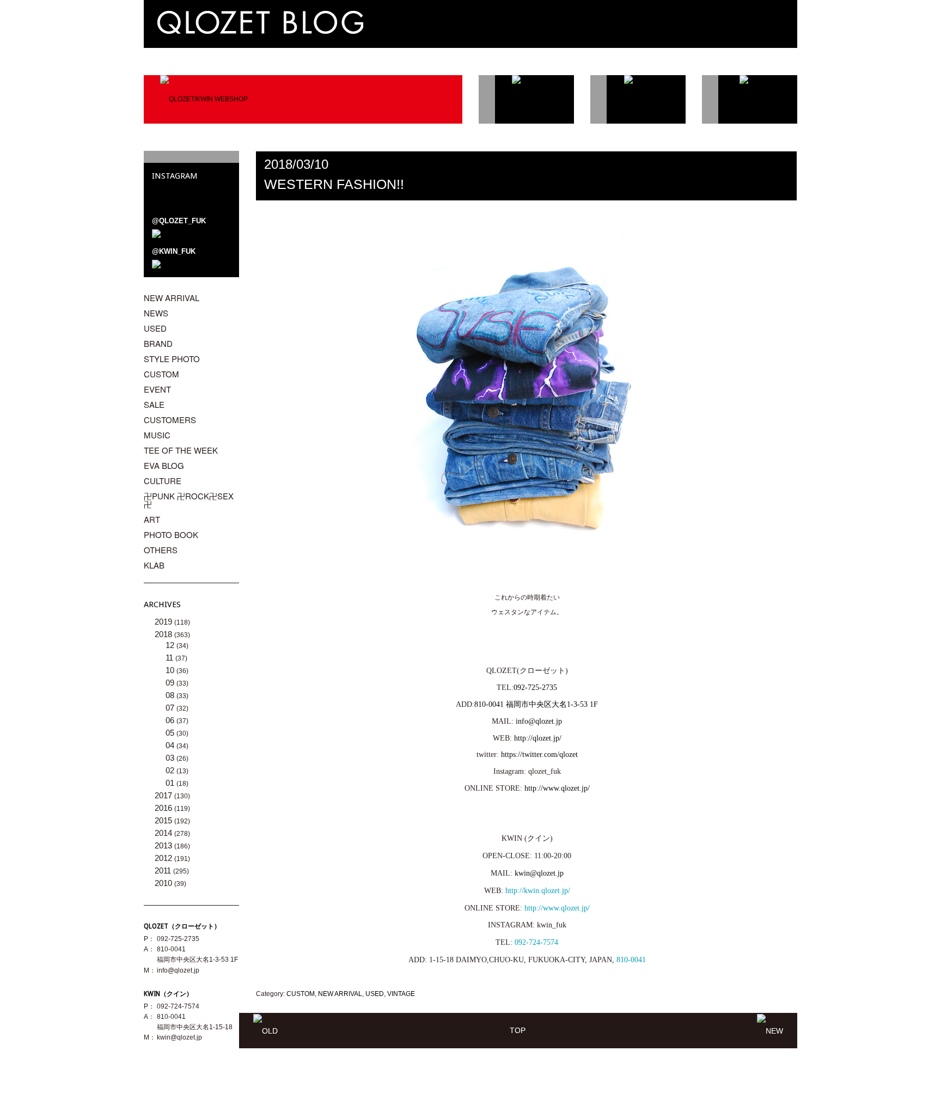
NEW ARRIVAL (340, 994)
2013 (164, 845)
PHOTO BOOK (171, 534)
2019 (164, 621)
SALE (154, 404)
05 (171, 732)
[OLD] (265, 1030)
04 (171, 745)
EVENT (157, 389)
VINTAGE (401, 994)
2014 (164, 833)
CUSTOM (300, 994)
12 (171, 645)
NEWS (156, 313)
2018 (164, 634)
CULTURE (162, 480)
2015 (164, 820)
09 (171, 682)
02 (171, 770)
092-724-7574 (536, 942)
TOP (518, 1030)
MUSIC (157, 435)
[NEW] (770, 1030)
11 (170, 657)
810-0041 (631, 960)
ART (152, 519)
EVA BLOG (164, 465)
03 (171, 757)
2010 (164, 883)
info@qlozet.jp (178, 970)
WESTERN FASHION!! (334, 184)
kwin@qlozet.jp (539, 873)
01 (171, 782)
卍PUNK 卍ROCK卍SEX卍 (189, 500)
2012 (164, 858)
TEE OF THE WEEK (181, 450)
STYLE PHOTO (172, 358)
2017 (164, 795)
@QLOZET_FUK (179, 221)
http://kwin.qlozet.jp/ (537, 891)
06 (171, 720)
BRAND (158, 343)
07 (171, 707)
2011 (164, 870)
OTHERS (161, 549)
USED (374, 994)
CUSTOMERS (170, 419)
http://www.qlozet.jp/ (557, 908)
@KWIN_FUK (173, 251)
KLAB (154, 565)
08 (171, 695)
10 (171, 670)
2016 (164, 807)
